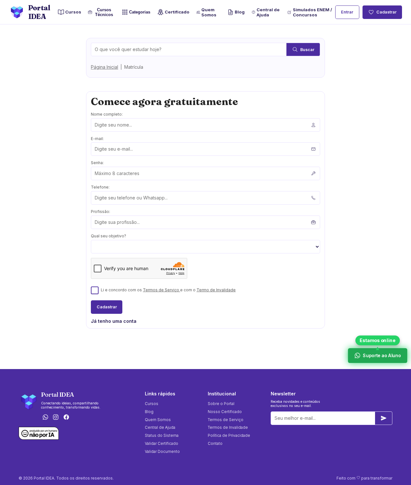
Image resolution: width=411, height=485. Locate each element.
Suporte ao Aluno (381, 355)
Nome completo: (107, 114)
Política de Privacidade (229, 435)
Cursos (73, 11)
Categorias (139, 12)
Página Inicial (104, 67)
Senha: (97, 162)
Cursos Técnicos (103, 12)
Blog (240, 11)
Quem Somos (208, 12)
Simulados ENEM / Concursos (312, 12)
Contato (215, 443)
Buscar (307, 49)
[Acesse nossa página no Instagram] (56, 417)
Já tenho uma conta (113, 321)
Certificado (177, 11)
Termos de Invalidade (228, 427)
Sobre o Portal (221, 403)
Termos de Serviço (161, 289)
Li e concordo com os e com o (168, 289)
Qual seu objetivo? (108, 236)
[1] (383, 418)
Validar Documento (162, 451)
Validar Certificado (161, 443)
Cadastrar (386, 12)
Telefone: (100, 187)
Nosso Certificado (225, 411)
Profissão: (100, 211)
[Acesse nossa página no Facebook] (66, 417)
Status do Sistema (162, 435)
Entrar (347, 12)
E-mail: (97, 138)
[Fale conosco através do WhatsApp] (45, 417)
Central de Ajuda (268, 12)
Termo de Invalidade (216, 289)
